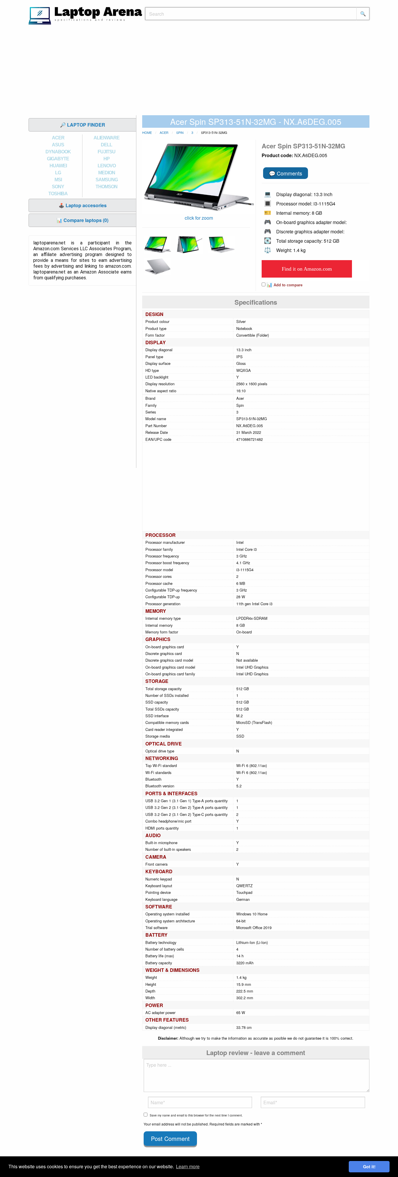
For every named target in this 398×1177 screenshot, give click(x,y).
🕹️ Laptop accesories (83, 205)
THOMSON (106, 186)
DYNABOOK (58, 151)
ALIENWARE (106, 137)
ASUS (58, 144)
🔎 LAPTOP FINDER (82, 124)
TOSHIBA (58, 193)
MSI (58, 179)
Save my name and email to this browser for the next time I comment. (196, 1115)
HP (106, 158)
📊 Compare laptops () (82, 220)
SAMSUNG (107, 179)
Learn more (188, 1166)
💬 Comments (285, 173)
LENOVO (107, 165)
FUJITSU (106, 151)
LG (58, 172)
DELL (106, 144)
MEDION (106, 172)
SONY (58, 186)
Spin (180, 132)
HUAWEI (58, 165)
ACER (58, 137)
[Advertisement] (199, 71)
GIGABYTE (58, 158)
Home (147, 132)
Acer (164, 132)
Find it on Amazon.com (307, 269)
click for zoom (199, 217)
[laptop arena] (85, 15)
